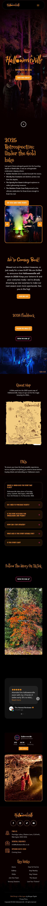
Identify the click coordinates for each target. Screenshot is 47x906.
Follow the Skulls (22, 329)
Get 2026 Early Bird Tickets (17, 203)
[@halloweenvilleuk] (17, 737)
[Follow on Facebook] (13, 823)
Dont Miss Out (23, 296)
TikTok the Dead (22, 339)
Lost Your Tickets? (33, 882)
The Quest (33, 878)
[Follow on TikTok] (27, 823)
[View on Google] (11, 708)
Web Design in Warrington (18, 896)
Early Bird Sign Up (23, 78)
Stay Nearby (33, 871)
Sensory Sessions (14, 882)
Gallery (13, 871)
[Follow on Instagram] (20, 823)
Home (14, 867)
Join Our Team (14, 878)
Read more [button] (16, 700)
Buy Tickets (33, 874)
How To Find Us (33, 867)
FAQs (14, 874)
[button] (7, 224)
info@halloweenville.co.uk (20, 845)
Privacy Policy (24, 899)
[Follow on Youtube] (34, 823)
